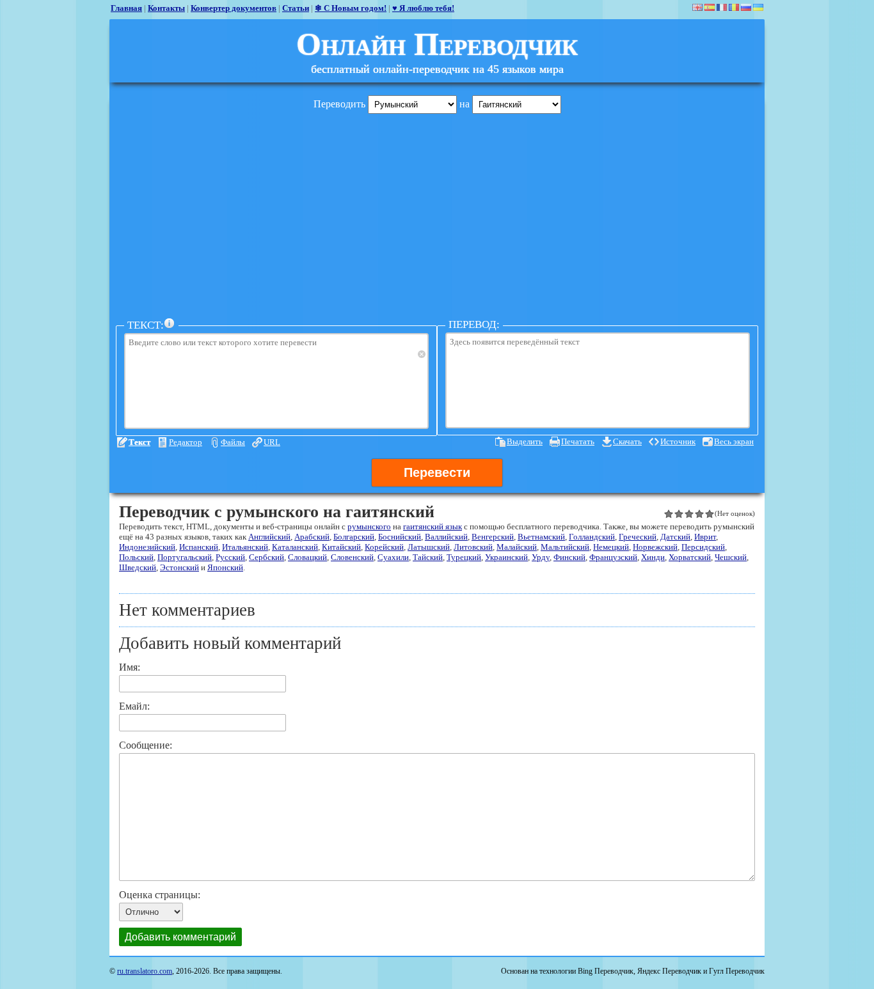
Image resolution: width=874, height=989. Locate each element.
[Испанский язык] (709, 7)
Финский (569, 557)
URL (272, 442)
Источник (677, 441)
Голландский (592, 536)
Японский (225, 567)
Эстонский (179, 567)
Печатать (577, 441)
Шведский (137, 567)
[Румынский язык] (734, 7)
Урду (541, 557)
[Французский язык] (722, 7)
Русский (230, 557)
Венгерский (493, 536)
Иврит (705, 536)
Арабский (312, 536)
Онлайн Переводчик (437, 44)
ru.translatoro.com (144, 971)
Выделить (525, 441)
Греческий (637, 536)
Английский (269, 536)
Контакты (166, 8)
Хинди (653, 557)
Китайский (341, 547)
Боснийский (399, 536)
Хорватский (690, 557)
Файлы (233, 442)
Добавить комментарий (180, 936)
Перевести (437, 472)
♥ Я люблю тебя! (423, 8)
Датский (675, 536)
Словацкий (307, 557)
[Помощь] (169, 323)
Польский (136, 557)
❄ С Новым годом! (350, 8)
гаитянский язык (432, 526)
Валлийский (446, 536)
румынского (369, 526)
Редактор (185, 442)
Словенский (352, 557)
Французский (613, 557)
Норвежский (655, 547)
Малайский (517, 547)
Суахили (393, 557)
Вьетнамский (541, 536)
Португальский (184, 557)
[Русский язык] (746, 7)
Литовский (473, 547)
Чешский (731, 557)
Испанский (198, 547)
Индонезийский (147, 547)
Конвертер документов (233, 8)
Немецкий (611, 547)
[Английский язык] (697, 7)
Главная (126, 8)
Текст (139, 442)
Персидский (703, 547)
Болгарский (353, 536)
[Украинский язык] (758, 7)
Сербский (266, 557)
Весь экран (734, 441)
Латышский (429, 547)
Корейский (384, 547)
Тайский (428, 557)
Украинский (506, 557)
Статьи (295, 8)
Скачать (627, 441)
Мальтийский (565, 547)
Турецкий (464, 557)
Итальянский (245, 547)
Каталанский (295, 547)
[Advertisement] (437, 212)
